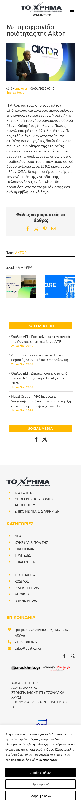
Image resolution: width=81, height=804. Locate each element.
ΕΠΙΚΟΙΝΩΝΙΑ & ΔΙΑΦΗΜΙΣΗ (37, 511)
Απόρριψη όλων (40, 796)
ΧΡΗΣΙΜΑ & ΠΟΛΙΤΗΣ (31, 542)
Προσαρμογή (40, 784)
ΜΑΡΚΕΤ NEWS (27, 587)
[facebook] (64, 656)
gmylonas (20, 88)
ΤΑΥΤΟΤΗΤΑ (24, 492)
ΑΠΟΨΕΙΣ (22, 594)
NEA (18, 536)
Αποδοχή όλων (40, 772)
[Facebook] (36, 439)
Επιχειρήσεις (15, 92)
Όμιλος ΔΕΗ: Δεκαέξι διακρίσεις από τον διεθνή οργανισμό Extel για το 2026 (39, 378)
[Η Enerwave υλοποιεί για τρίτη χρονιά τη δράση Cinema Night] (21, 286)
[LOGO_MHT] (41, 721)
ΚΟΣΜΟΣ (22, 581)
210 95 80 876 (26, 642)
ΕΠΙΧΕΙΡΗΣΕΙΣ (25, 561)
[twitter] (73, 656)
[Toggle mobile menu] (72, 10)
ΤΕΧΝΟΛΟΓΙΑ (25, 575)
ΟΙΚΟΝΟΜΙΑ (24, 549)
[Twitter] (44, 439)
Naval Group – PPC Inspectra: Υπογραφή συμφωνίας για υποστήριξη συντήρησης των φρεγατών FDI (41, 401)
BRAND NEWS (26, 600)
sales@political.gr (28, 648)
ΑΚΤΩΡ (21, 252)
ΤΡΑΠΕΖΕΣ (23, 555)
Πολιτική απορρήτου (44, 759)
